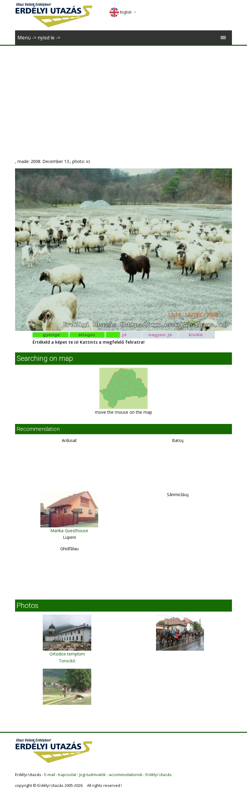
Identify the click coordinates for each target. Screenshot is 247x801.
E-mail (49, 774)
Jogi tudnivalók (92, 774)
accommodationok (125, 774)
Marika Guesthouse (69, 530)
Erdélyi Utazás (158, 774)
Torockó (67, 661)
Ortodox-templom (67, 654)
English (126, 12)
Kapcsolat (67, 774)
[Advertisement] (123, 91)
